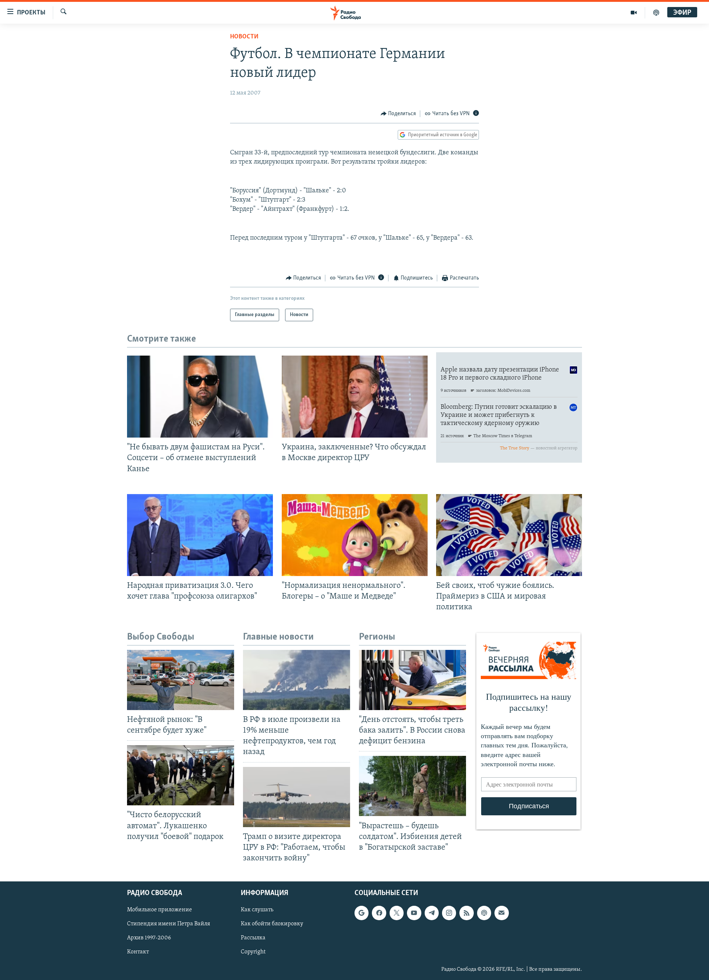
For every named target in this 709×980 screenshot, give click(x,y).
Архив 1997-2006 (149, 938)
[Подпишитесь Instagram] (449, 913)
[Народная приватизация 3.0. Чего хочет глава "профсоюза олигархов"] (200, 535)
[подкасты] (656, 12)
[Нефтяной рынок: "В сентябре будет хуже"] (180, 680)
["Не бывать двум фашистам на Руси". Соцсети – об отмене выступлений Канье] (200, 397)
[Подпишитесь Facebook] (379, 913)
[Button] (398, 114)
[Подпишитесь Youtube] (414, 913)
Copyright (253, 952)
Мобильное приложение (159, 910)
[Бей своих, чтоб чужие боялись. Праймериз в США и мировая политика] (509, 535)
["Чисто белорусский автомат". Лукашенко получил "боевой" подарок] (180, 775)
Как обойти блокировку (272, 924)
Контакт (138, 952)
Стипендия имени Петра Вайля (168, 924)
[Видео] (634, 12)
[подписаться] (501, 913)
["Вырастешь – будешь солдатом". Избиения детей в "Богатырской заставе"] (412, 786)
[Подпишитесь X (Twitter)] (397, 913)
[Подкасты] (484, 913)
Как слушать (257, 910)
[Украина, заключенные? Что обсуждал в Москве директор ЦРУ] (355, 397)
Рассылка (253, 938)
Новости (244, 37)
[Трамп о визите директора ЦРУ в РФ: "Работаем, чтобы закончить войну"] (296, 797)
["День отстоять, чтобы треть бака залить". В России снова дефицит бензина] (412, 680)
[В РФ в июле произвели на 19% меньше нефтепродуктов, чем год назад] (296, 680)
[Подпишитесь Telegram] (432, 913)
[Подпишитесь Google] (361, 913)
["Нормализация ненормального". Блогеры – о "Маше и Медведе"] (355, 535)
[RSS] (466, 913)
